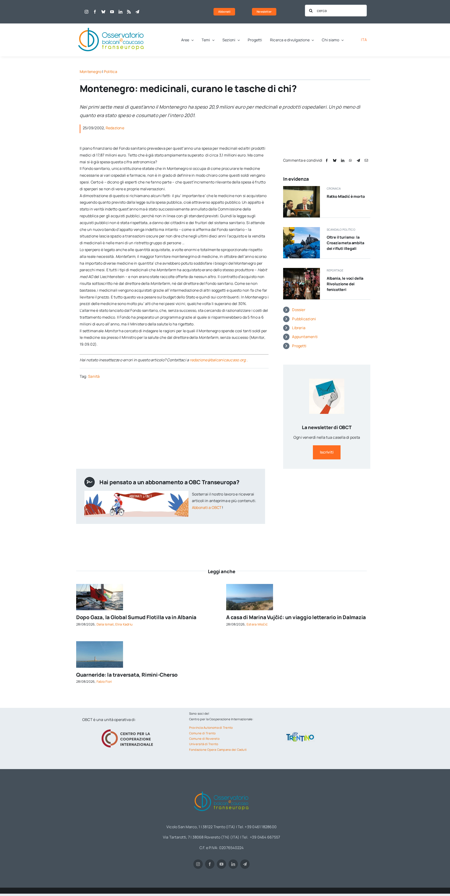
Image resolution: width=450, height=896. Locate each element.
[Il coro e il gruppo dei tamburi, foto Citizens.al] (301, 269)
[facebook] (95, 12)
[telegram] (137, 12)
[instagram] (86, 12)
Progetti (299, 345)
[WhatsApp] (350, 160)
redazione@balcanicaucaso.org (218, 359)
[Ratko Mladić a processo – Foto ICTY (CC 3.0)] (301, 188)
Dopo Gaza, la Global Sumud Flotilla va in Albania (136, 617)
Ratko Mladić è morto (346, 196)
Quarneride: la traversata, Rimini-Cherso (127, 674)
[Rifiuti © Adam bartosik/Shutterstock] (301, 229)
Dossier (298, 309)
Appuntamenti (305, 336)
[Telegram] (358, 160)
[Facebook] (327, 160)
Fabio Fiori (104, 681)
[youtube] (112, 12)
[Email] (366, 160)
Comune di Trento (202, 733)
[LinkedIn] (343, 160)
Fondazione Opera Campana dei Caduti (218, 749)
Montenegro (90, 71)
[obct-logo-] (111, 25)
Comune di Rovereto (204, 738)
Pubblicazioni (304, 318)
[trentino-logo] (300, 733)
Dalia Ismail (105, 624)
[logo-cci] (128, 728)
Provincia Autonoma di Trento (211, 727)
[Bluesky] (335, 160)
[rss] (129, 12)
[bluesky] (103, 12)
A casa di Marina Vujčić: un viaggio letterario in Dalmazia (296, 617)
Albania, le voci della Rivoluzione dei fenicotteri (345, 284)
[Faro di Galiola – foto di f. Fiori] (99, 643)
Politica (110, 71)
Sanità (94, 376)
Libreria (298, 327)
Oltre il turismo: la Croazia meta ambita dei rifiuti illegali (345, 243)
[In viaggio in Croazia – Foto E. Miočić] (249, 585)
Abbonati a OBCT (207, 507)
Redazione (115, 127)
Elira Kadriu (123, 624)
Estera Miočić (257, 624)
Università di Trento (203, 744)
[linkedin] (120, 12)
